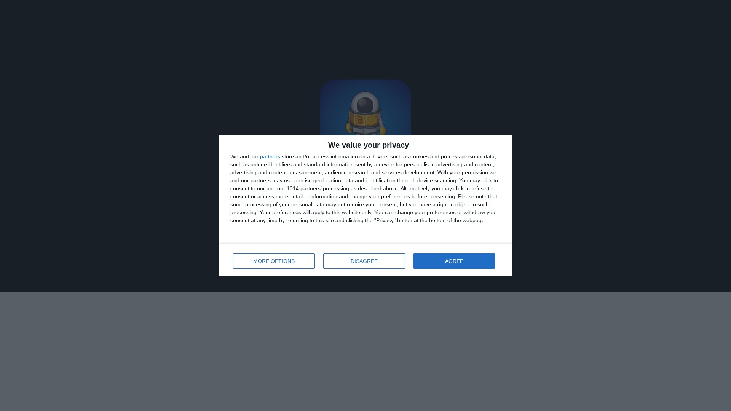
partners (270, 156)
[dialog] (365, 205)
